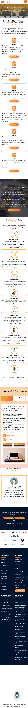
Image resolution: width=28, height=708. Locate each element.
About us (3, 567)
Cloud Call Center (20, 631)
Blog (2, 575)
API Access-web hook (21, 584)
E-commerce (4, 627)
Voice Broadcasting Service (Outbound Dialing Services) (20, 614)
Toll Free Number (19, 610)
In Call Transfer (19, 578)
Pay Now (3, 572)
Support (3, 594)
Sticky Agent (18, 590)
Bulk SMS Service (19, 636)
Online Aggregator (6, 624)
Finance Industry (5, 613)
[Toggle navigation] (25, 1)
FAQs (2, 588)
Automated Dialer (20, 619)
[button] (12, 513)
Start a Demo (19, 444)
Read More (14, 56)
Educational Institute (7, 607)
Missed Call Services (20, 634)
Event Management (6, 615)
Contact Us (4, 581)
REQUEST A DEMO (19, 525)
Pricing (3, 569)
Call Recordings (19, 587)
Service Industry (5, 621)
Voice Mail (17, 571)
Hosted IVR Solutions (20, 607)
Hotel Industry (5, 610)
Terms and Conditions (4, 584)
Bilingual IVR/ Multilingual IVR (19, 567)
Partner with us (5, 578)
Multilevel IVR (18, 581)
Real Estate (4, 618)
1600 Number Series (20, 657)
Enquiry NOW (8, 525)
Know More (7, 444)
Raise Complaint (5, 596)
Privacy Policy (4, 591)
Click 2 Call (20, 598)
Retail (2, 630)
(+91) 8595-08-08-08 (16, 531)
